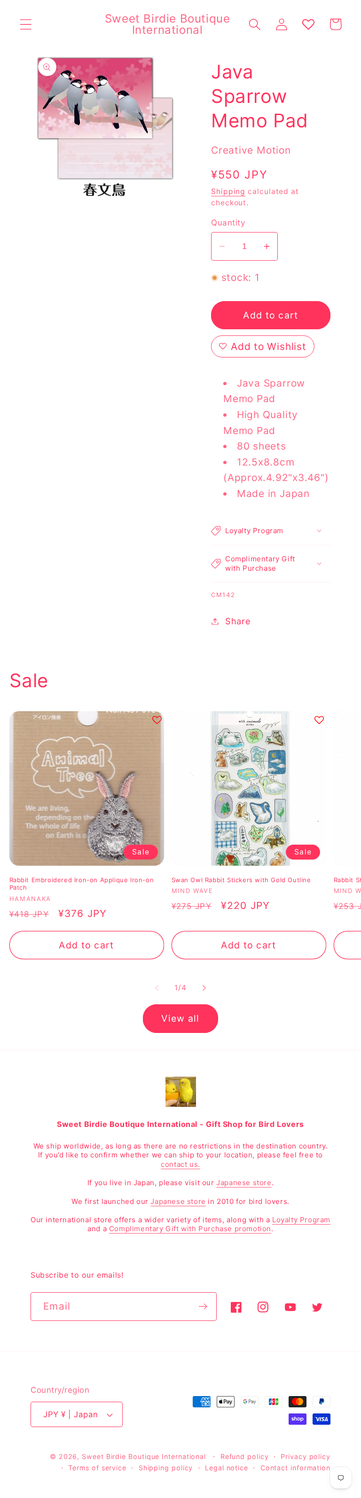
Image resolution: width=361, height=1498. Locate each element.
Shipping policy (166, 1468)
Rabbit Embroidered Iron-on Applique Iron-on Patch (81, 884)
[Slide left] (156, 988)
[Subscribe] (202, 1306)
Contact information (295, 1468)
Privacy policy (305, 1456)
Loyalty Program (301, 1219)
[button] (25, 24)
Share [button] (238, 621)
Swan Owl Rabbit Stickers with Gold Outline (241, 880)
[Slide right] (204, 988)
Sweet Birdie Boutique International (144, 1456)
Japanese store (243, 1182)
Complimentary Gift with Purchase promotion (190, 1228)
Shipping (228, 191)
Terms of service (97, 1468)
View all (180, 1018)
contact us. (180, 1164)
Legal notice (226, 1468)
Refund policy (244, 1456)
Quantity (228, 222)
